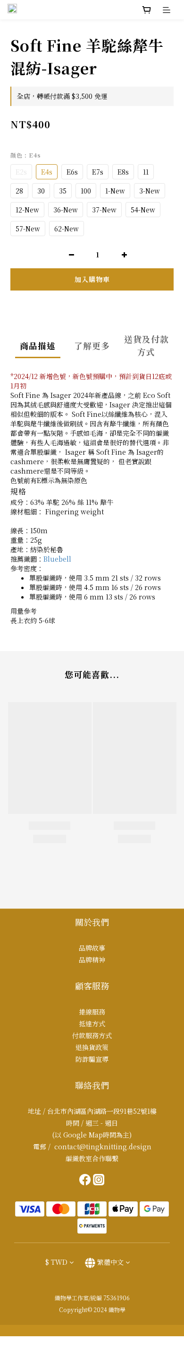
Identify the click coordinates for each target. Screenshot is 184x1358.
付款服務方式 (92, 1035)
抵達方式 (92, 1023)
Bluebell (57, 559)
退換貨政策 (92, 1047)
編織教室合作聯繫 (92, 1158)
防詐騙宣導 (92, 1059)
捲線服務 (92, 1011)
